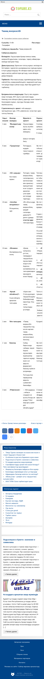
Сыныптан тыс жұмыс (14, 513)
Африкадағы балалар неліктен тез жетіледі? (22, 474)
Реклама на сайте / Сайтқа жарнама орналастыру (22, 666)
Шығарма (9, 518)
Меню (3, 2)
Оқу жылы (9, 508)
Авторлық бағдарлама (14, 494)
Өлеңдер (9, 522)
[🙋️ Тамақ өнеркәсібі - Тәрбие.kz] (4, 436)
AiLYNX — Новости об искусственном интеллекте (24, 674)
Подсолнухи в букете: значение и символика (22, 460)
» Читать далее (11, 574)
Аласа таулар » (36, 423)
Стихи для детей (12, 510)
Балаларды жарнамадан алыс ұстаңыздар (21, 472)
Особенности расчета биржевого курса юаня (22, 457)
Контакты (22, 662)
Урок (22, 646)
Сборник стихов (22, 654)
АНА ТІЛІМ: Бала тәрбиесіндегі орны (19, 481)
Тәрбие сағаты (11, 515)
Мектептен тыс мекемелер (15, 506)
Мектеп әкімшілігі (12, 503)
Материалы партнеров (22, 658)
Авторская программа (22, 642)
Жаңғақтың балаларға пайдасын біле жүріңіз (22, 469)
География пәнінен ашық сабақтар (16, 38)
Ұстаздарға (10, 496)
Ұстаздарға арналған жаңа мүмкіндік (19, 462)
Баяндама (9, 498)
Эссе (7, 520)
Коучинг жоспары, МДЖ (14, 501)
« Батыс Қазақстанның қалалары (14, 423)
